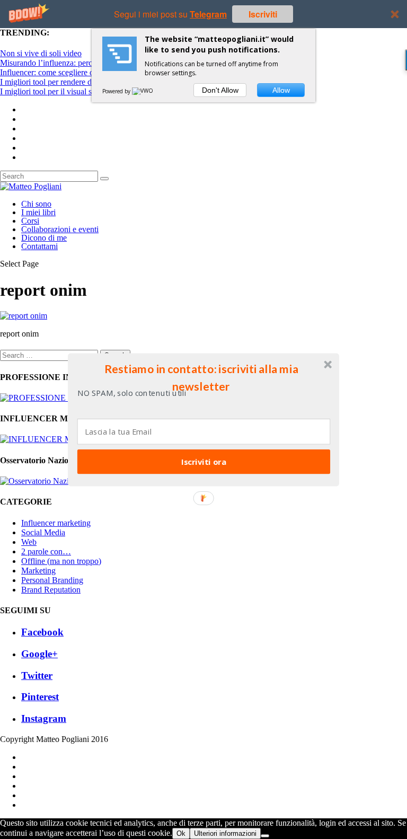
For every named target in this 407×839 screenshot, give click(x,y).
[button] (201, 377)
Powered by (117, 91)
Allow (281, 90)
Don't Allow (220, 90)
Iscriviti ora (203, 461)
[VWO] (143, 91)
